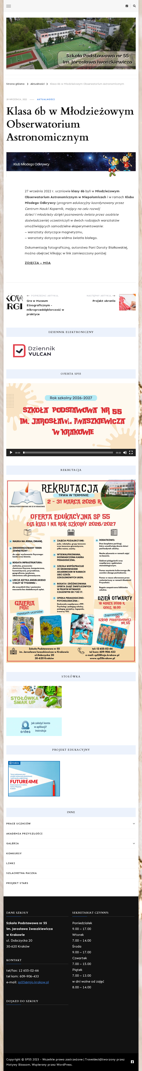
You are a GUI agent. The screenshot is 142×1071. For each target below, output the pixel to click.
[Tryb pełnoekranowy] (131, 452)
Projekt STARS (17, 883)
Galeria (12, 843)
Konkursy (14, 853)
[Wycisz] (125, 452)
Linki (10, 863)
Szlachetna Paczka (21, 873)
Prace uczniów (18, 823)
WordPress (64, 1064)
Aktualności (46, 99)
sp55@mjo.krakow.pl (33, 982)
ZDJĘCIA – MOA (38, 263)
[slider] (68, 452)
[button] (71, 419)
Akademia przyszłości (24, 833)
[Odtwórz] (11, 452)
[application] (71, 419)
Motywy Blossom (18, 1064)
